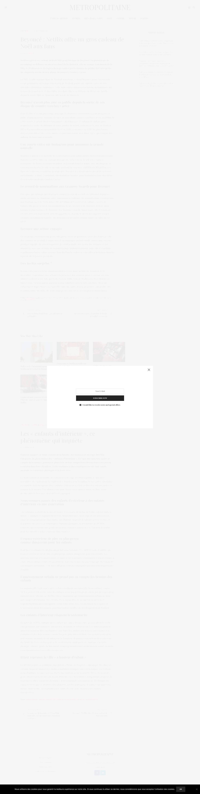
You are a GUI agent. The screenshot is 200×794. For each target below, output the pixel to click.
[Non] (196, 789)
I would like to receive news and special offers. (101, 405)
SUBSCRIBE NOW (100, 398)
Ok (181, 789)
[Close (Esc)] (149, 370)
